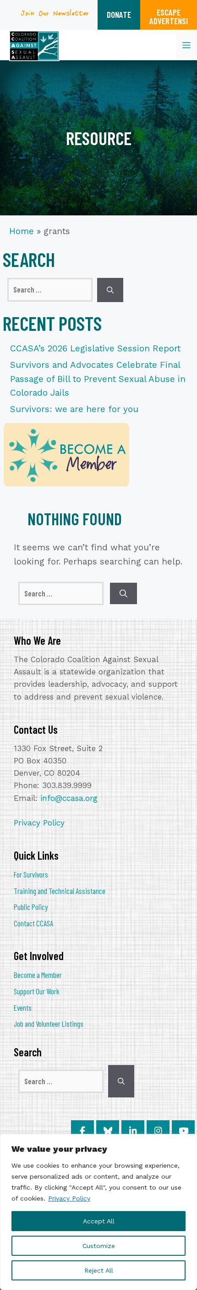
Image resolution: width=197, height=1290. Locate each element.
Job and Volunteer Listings (48, 1023)
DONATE (119, 14)
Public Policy (31, 906)
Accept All (99, 1221)
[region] (98, 1212)
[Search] (110, 290)
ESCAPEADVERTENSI (168, 16)
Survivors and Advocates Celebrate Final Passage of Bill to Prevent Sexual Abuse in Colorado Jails (98, 379)
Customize (98, 1245)
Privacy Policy (69, 1198)
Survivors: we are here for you (74, 409)
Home (21, 231)
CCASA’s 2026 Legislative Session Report (95, 348)
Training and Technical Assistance (59, 890)
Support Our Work (37, 991)
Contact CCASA (33, 923)
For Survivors (31, 874)
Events (23, 1007)
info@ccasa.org (69, 798)
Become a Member (38, 974)
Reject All (98, 1270)
